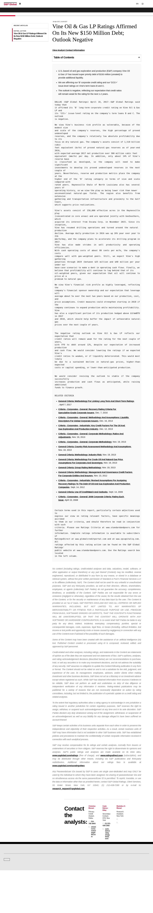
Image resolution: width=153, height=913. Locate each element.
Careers (118, 879)
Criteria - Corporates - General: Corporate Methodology (85, 442)
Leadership (119, 886)
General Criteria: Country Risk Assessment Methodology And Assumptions (94, 446)
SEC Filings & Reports (48, 889)
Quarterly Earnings (47, 886)
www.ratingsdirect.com (111, 755)
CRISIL (80, 864)
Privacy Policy (84, 900)
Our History (7, 883)
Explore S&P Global (31, 4)
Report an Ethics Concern (86, 886)
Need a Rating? (141, 11)
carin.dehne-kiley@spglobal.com (107, 833)
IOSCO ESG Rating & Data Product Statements (131, 889)
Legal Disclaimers (50, 900)
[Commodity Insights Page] (78, 844)
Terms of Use (62, 900)
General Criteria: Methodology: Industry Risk (79, 455)
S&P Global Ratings (14, 855)
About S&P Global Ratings (12, 864)
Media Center (45, 864)
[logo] (10, 3)
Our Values (7, 879)
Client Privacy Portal (97, 900)
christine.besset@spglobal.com (93, 831)
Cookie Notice (73, 900)
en (123, 4)
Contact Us (134, 4)
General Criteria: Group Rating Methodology (79, 467)
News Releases (46, 883)
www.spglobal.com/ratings (65, 755)
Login (146, 4)
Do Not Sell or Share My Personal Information (120, 900)
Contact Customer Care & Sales (88, 879)
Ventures (7, 886)
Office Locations (83, 889)
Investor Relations (47, 879)
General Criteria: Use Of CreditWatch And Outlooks (83, 492)
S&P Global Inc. (12, 870)
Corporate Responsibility (124, 883)
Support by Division (84, 883)
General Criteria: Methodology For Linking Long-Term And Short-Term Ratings (96, 401)
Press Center (8, 889)
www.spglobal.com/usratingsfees (68, 765)
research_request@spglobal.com (68, 788)
